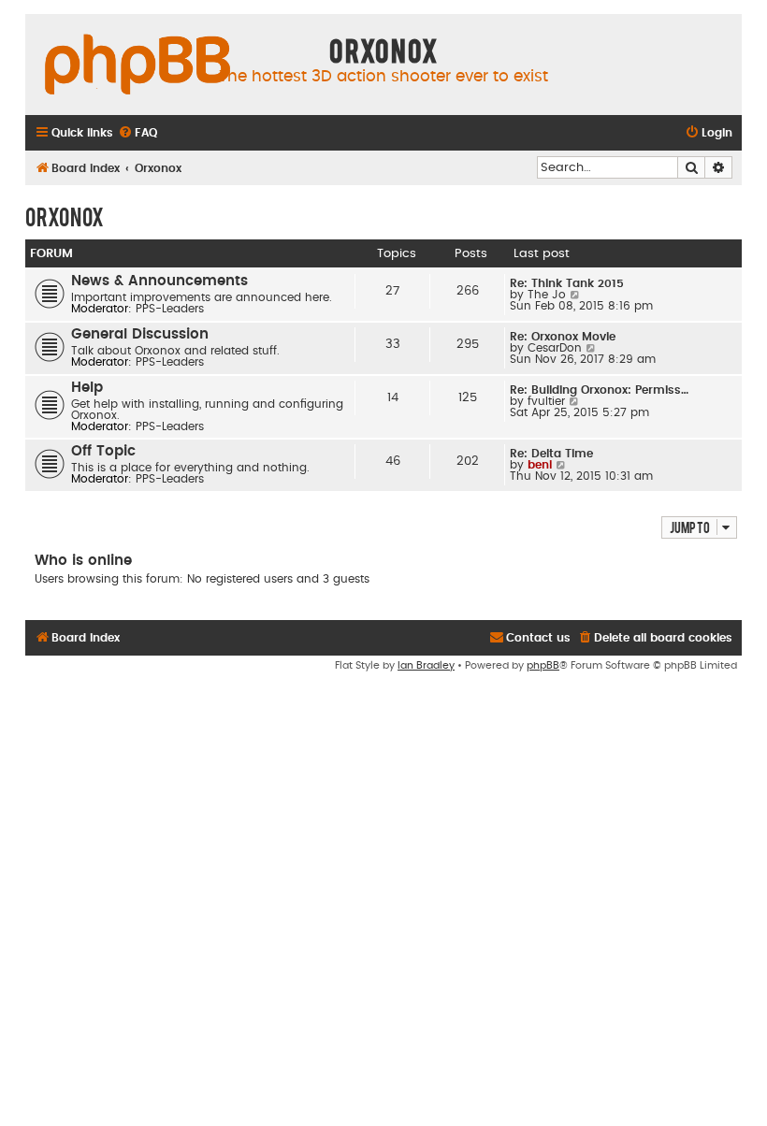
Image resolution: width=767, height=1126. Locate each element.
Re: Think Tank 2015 (567, 283)
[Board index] (137, 65)
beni (540, 464)
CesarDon (555, 348)
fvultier (546, 401)
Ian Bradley (426, 665)
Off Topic (103, 451)
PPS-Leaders (170, 308)
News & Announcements (159, 281)
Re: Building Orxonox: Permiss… (599, 390)
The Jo (547, 294)
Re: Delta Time (551, 453)
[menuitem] (137, 133)
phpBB (543, 665)
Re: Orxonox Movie (562, 336)
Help (87, 388)
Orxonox (64, 216)
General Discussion (140, 334)
